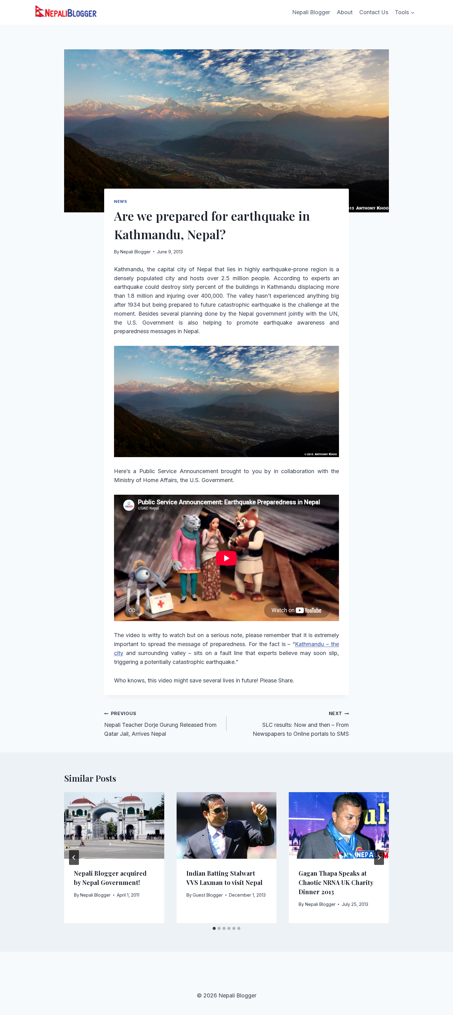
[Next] (379, 857)
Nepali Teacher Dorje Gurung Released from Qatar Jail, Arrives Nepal (160, 724)
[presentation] (114, 825)
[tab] (214, 928)
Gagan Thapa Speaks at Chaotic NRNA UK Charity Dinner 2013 (336, 882)
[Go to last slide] (74, 857)
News (120, 201)
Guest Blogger (208, 895)
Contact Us (373, 12)
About (345, 12)
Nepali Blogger (311, 12)
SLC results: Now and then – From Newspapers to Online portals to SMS (301, 724)
